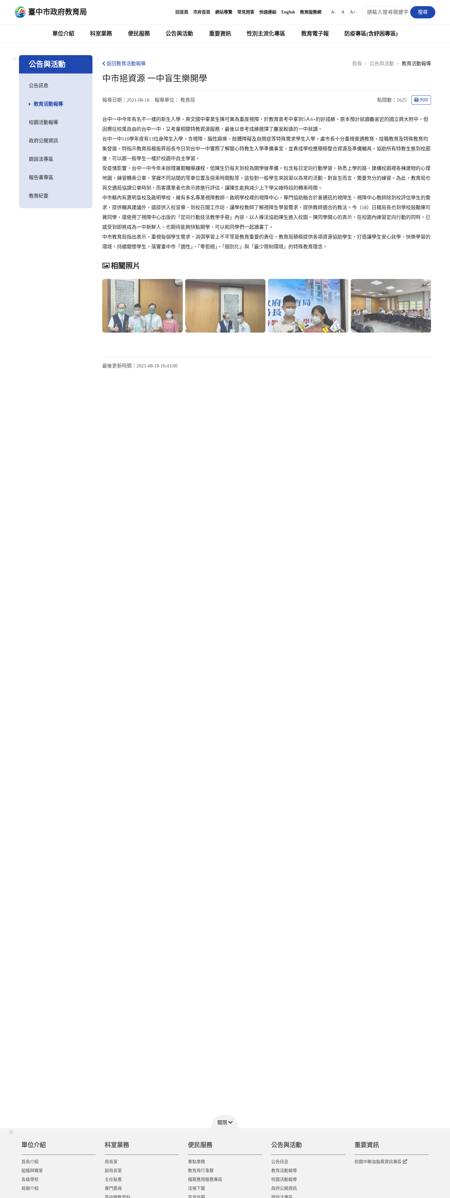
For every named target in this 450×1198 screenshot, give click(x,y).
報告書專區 (41, 177)
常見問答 (245, 12)
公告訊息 (38, 85)
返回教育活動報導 (126, 63)
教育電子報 (315, 34)
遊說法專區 (41, 159)
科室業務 (101, 34)
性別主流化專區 (266, 34)
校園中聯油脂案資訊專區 (378, 1161)
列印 (424, 100)
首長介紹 (30, 1161)
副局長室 (113, 1170)
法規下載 (196, 1188)
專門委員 (113, 1188)
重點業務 (196, 1161)
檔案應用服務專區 (205, 1179)
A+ (352, 12)
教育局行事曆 (201, 1170)
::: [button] (11, 1131)
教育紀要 (38, 195)
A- (333, 12)
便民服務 (139, 34)
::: (15, 58)
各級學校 (30, 1179)
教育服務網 (310, 12)
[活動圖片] (142, 306)
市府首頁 (201, 12)
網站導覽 (223, 12)
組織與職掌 (32, 1170)
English (288, 12)
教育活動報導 (48, 104)
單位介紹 (63, 34)
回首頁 (181, 12)
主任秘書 (113, 1179)
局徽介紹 (30, 1188)
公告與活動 (179, 34)
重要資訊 (220, 34)
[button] (225, 1121)
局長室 (111, 1161)
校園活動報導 (43, 122)
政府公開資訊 (43, 140)
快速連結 (267, 12)
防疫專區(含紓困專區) (371, 34)
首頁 (357, 63)
